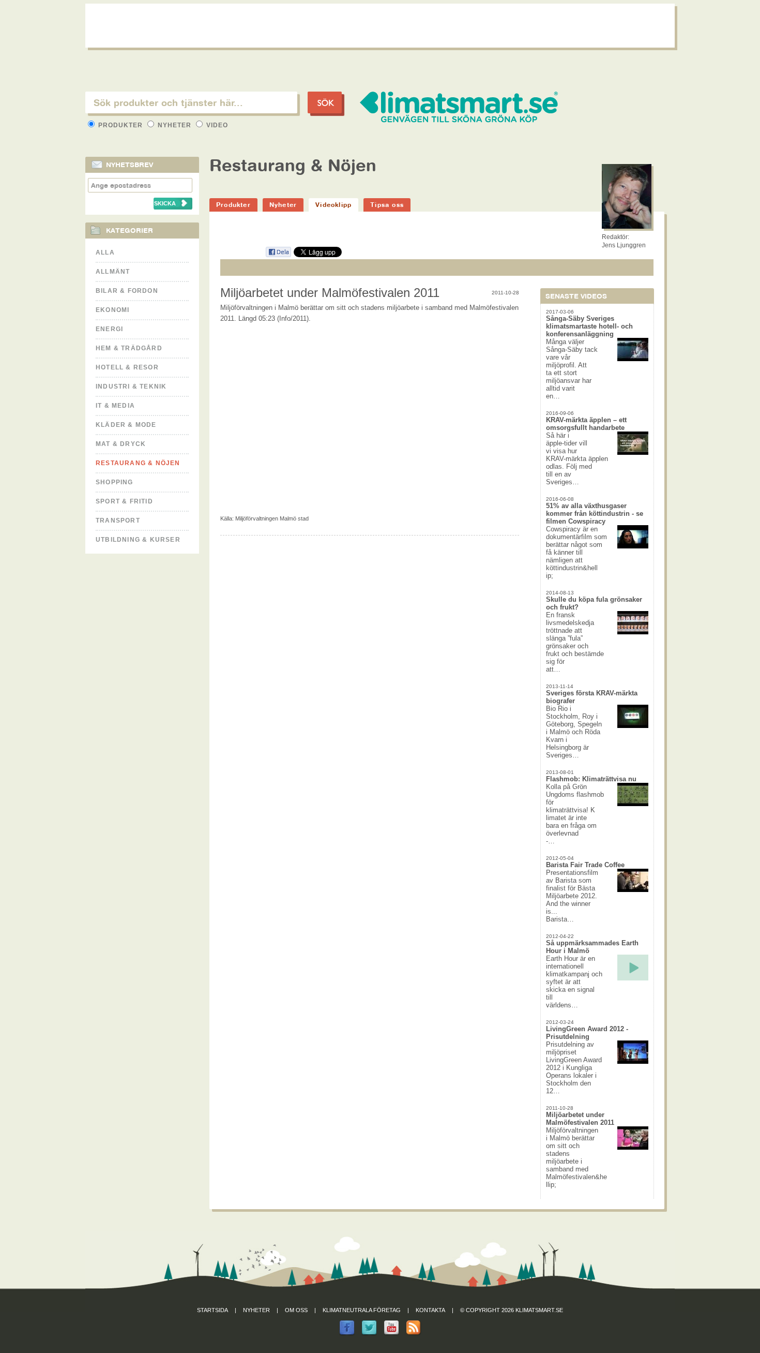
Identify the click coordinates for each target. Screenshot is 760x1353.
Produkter (120, 125)
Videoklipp (333, 205)
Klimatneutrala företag (362, 1310)
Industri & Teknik (131, 386)
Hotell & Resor (127, 367)
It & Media (115, 405)
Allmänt (113, 271)
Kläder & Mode (126, 424)
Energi (109, 329)
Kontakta (430, 1310)
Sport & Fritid (124, 501)
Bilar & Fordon (127, 290)
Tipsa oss (387, 205)
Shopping (114, 482)
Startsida (212, 1310)
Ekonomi (112, 310)
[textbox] (191, 102)
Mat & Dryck (121, 444)
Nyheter (174, 125)
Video (216, 125)
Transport (118, 520)
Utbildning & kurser (138, 539)
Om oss (296, 1310)
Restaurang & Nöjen (138, 463)
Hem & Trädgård (129, 348)
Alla (105, 252)
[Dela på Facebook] (278, 255)
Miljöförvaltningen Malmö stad (272, 518)
